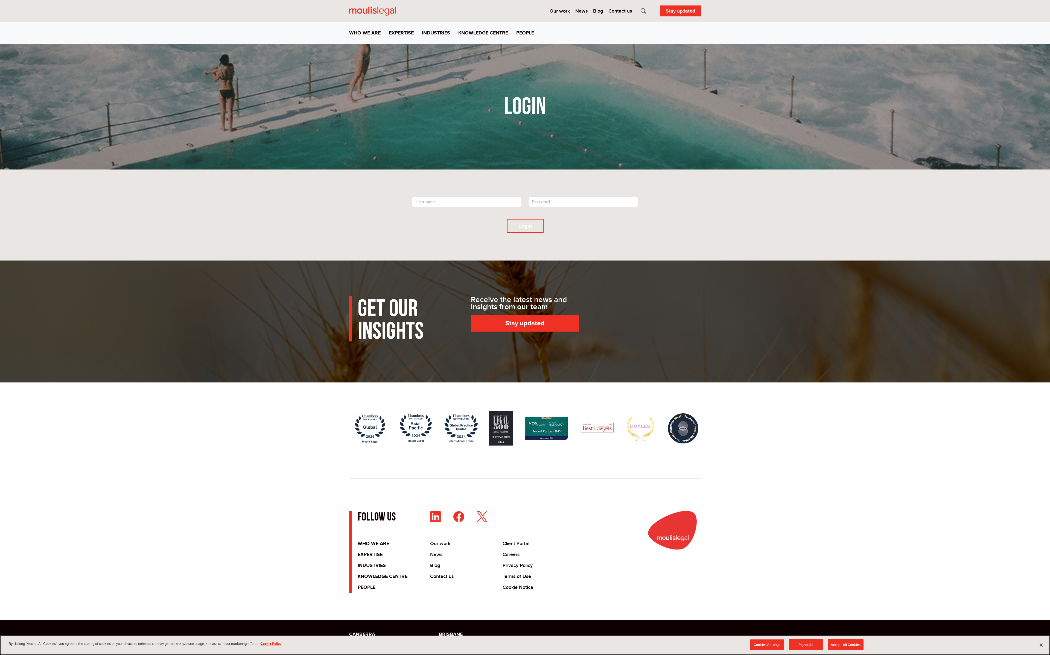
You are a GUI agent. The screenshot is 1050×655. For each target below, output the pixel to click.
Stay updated (680, 11)
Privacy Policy (518, 565)
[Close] (1041, 645)
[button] (367, 33)
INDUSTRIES (372, 565)
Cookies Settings (767, 645)
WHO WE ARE (373, 543)
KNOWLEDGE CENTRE (382, 576)
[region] (525, 645)
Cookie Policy (270, 644)
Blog (435, 565)
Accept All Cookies (846, 645)
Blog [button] (598, 11)
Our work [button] (560, 11)
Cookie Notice (518, 587)
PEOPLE (366, 587)
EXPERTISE (370, 554)
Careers (511, 554)
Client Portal (516, 543)
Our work (440, 543)
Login (525, 226)
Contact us (442, 576)
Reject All (805, 645)
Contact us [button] (620, 11)
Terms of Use (517, 576)
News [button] (581, 11)
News (436, 554)
